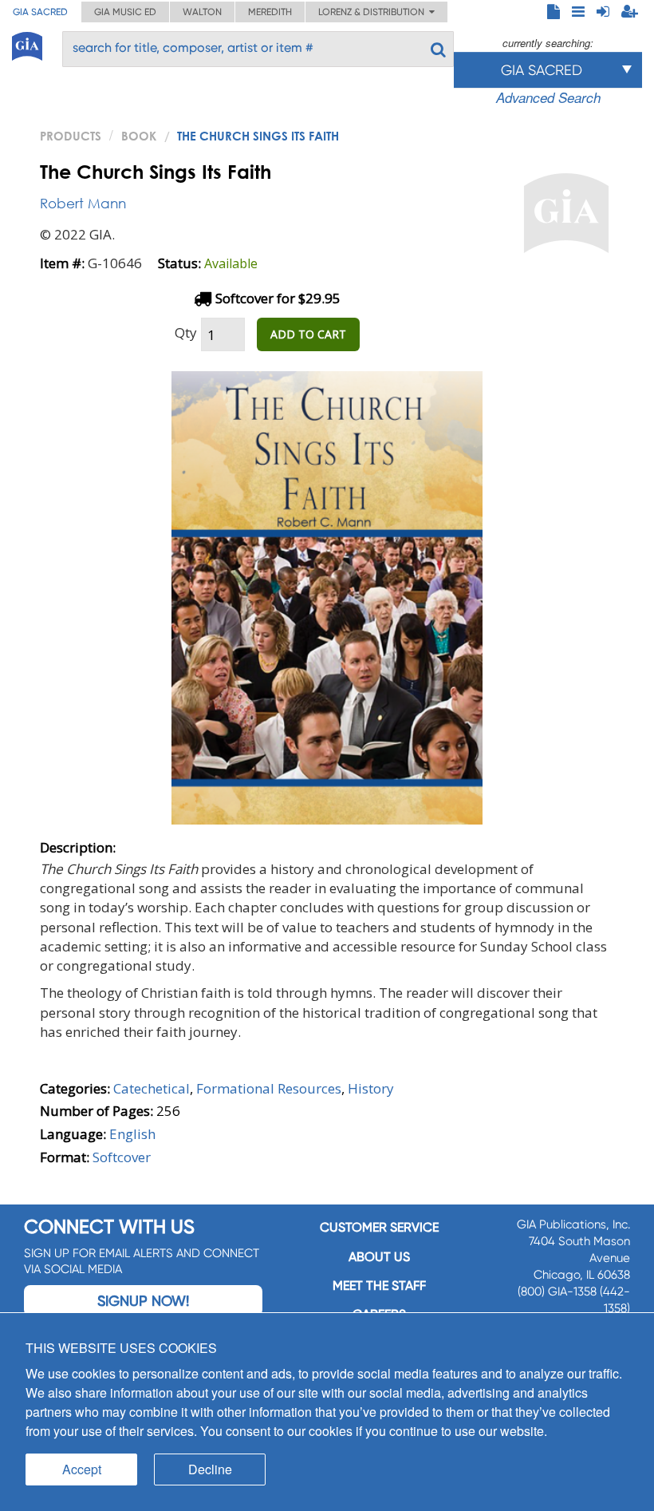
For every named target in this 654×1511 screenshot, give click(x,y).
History (371, 1088)
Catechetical (151, 1088)
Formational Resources (268, 1088)
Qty (186, 332)
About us (379, 1256)
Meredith (270, 12)
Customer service (379, 1227)
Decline (210, 1469)
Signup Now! (143, 1300)
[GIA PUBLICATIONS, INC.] (27, 43)
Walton (202, 12)
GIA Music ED (125, 12)
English (132, 1134)
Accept (81, 1469)
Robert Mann (83, 203)
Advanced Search (548, 97)
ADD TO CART (308, 334)
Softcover (122, 1157)
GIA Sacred (40, 12)
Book (138, 136)
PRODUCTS (70, 136)
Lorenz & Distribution (373, 12)
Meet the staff (379, 1285)
